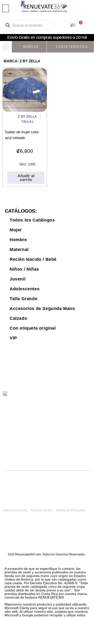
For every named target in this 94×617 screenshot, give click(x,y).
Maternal (19, 249)
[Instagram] (73, 396)
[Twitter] (63, 396)
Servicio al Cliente (15, 510)
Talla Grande (23, 298)
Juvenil (18, 279)
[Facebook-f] (83, 396)
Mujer (16, 229)
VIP (13, 338)
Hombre (18, 239)
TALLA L (27, 121)
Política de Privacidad (70, 510)
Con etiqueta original (33, 328)
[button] (5, 8)
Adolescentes (25, 288)
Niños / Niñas (24, 269)
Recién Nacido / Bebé (33, 259)
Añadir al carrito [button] (26, 177)
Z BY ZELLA (27, 116)
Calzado (18, 318)
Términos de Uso (41, 510)
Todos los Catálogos (32, 220)
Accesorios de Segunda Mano (42, 308)
